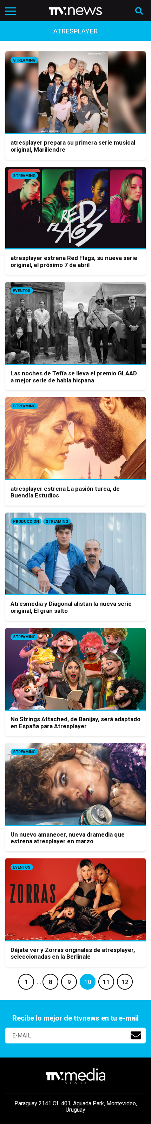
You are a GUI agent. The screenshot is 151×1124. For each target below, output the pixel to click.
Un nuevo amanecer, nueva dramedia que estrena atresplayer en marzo (68, 838)
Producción (26, 521)
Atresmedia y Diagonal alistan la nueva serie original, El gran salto (71, 607)
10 (87, 981)
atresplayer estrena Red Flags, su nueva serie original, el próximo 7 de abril (74, 261)
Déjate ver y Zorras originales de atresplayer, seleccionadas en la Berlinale (73, 953)
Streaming (24, 60)
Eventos (22, 290)
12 (125, 981)
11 (106, 981)
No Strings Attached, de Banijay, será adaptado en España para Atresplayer (75, 723)
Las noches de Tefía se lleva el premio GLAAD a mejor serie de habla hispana (74, 377)
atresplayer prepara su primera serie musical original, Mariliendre (73, 146)
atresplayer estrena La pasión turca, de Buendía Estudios (65, 492)
